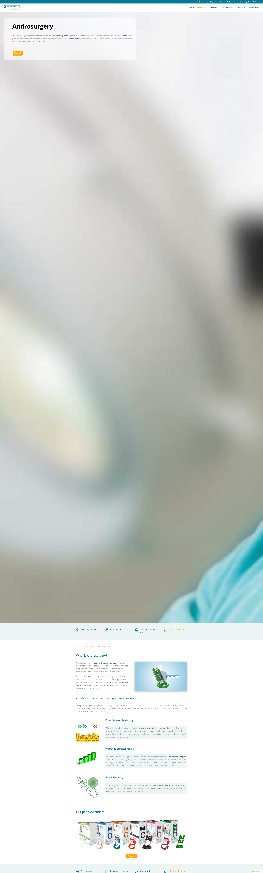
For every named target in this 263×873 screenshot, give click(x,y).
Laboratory (253, 8)
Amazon (195, 2)
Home (78, 646)
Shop (16, 53)
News (217, 2)
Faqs (206, 2)
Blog (211, 2)
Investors (240, 2)
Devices (213, 8)
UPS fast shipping (177, 871)
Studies (239, 8)
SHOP (191, 8)
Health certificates (177, 629)
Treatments (226, 8)
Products (201, 8)
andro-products (89, 646)
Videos (201, 2)
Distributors (231, 2)
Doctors (222, 2)
